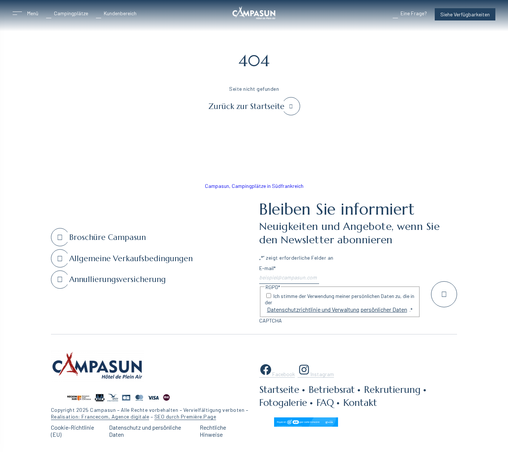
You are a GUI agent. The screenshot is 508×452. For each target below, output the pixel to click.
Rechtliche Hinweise (213, 431)
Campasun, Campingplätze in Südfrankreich (254, 186)
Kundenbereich (120, 13)
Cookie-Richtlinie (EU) (72, 431)
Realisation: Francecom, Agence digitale (100, 416)
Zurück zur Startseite (246, 106)
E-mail (267, 268)
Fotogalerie (283, 402)
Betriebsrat (332, 389)
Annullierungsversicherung (117, 279)
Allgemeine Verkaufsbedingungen (131, 258)
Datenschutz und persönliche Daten (145, 431)
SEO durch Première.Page (185, 416)
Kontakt (360, 402)
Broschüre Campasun (107, 237)
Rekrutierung (392, 389)
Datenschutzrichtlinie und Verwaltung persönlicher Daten (337, 309)
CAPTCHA (270, 320)
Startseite (279, 389)
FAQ (325, 402)
